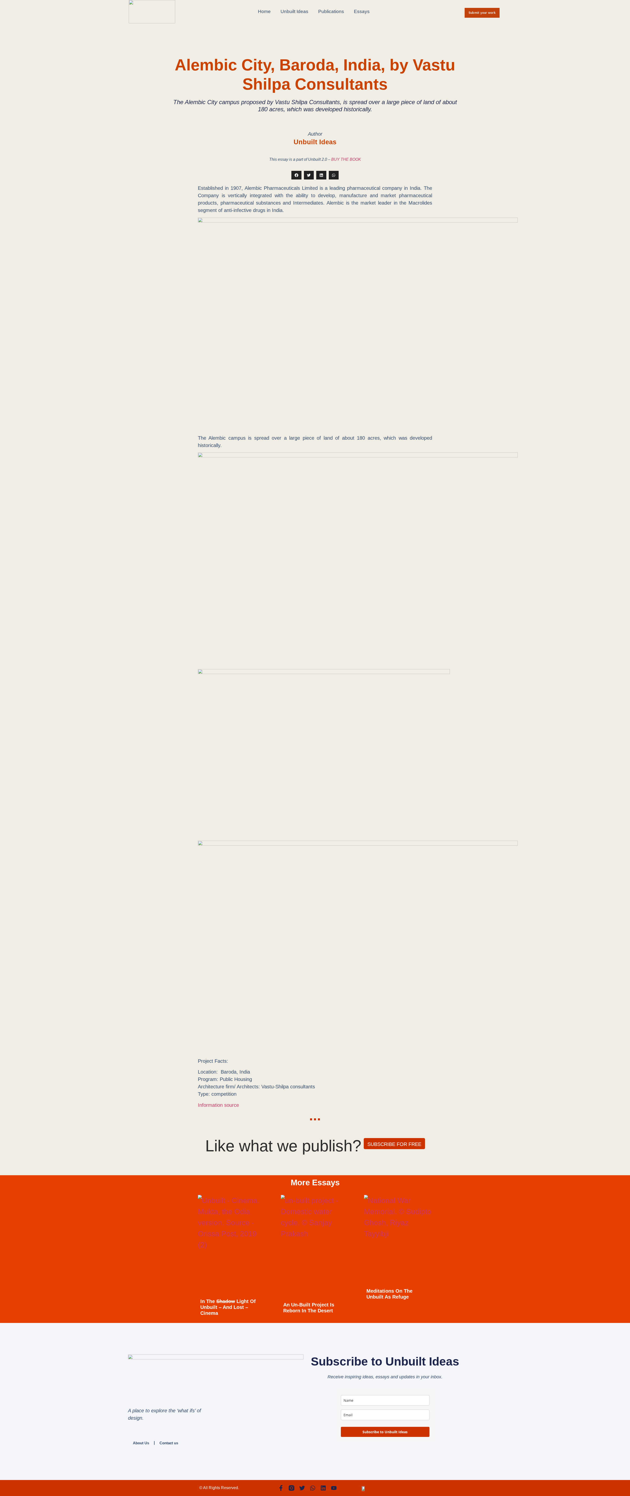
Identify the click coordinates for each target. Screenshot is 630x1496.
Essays (362, 11)
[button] (296, 175)
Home (264, 11)
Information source (218, 1105)
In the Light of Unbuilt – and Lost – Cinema (228, 1307)
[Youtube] (334, 1488)
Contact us (168, 1443)
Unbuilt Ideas (294, 11)
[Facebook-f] (281, 1488)
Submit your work (482, 13)
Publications (331, 11)
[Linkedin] (323, 1488)
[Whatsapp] (312, 1488)
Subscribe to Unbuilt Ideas (385, 1432)
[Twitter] (302, 1488)
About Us (141, 1443)
